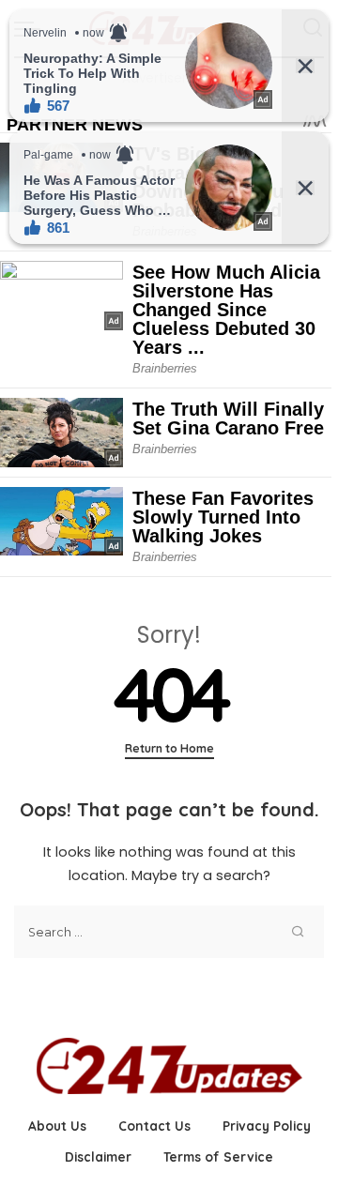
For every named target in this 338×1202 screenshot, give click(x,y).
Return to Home (169, 748)
